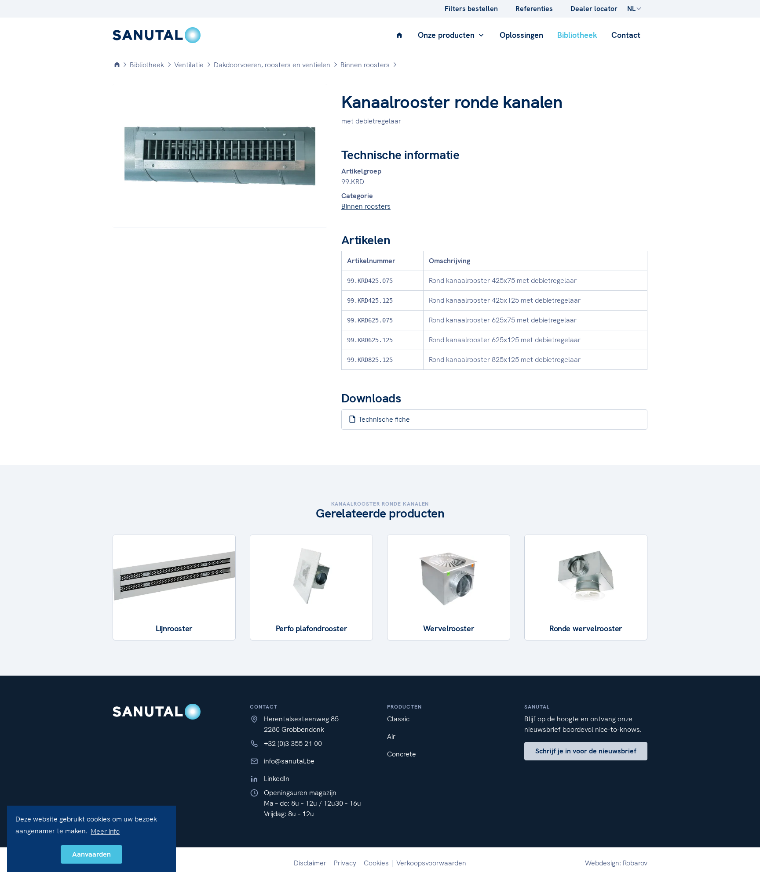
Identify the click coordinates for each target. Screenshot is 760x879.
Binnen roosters (366, 206)
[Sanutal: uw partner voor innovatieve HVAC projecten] (157, 35)
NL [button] (631, 8)
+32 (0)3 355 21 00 (293, 743)
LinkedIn (276, 778)
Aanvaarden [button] (91, 854)
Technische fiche (383, 419)
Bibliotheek (577, 35)
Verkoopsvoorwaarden (431, 863)
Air (391, 736)
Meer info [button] (105, 831)
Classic (398, 718)
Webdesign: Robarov (616, 863)
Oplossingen (521, 35)
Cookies (376, 863)
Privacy (345, 863)
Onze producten (447, 35)
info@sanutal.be (289, 761)
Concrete (401, 754)
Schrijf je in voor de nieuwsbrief (585, 751)
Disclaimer (310, 863)
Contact (625, 35)
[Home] (117, 65)
